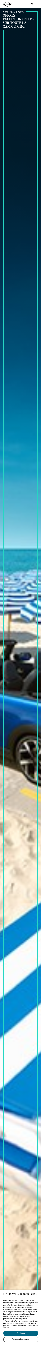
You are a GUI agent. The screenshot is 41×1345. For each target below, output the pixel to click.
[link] (32, 4)
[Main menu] (38, 4)
